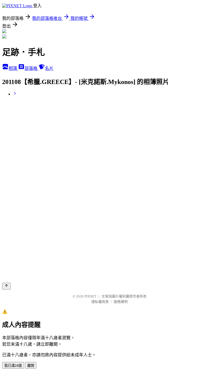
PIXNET (90, 296)
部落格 (31, 68)
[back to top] (6, 286)
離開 (30, 366)
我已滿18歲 (13, 366)
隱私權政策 (100, 302)
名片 (49, 68)
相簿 (13, 68)
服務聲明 (121, 302)
